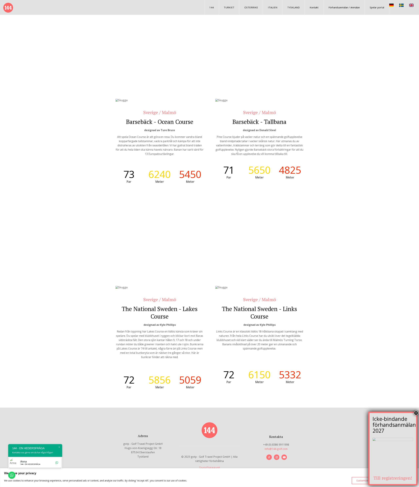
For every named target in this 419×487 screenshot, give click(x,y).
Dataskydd (213, 467)
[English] (414, 5)
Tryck (202, 467)
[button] (120, 65)
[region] (209, 477)
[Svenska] (404, 5)
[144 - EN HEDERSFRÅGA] (8, 7)
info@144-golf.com (276, 449)
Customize (362, 480)
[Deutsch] (394, 5)
